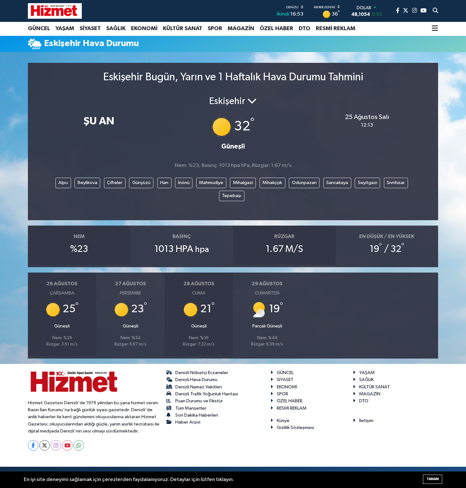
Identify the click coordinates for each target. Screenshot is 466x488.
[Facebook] (33, 445)
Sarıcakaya (337, 182)
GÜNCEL (39, 28)
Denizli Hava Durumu (196, 379)
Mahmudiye (211, 182)
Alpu (63, 182)
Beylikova (87, 182)
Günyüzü (141, 182)
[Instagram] (56, 445)
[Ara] (435, 11)
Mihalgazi (243, 182)
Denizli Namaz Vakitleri (198, 387)
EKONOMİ (144, 28)
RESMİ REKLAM (335, 28)
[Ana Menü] (435, 29)
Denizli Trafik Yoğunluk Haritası (206, 394)
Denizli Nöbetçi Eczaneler (201, 372)
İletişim (366, 420)
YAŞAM (64, 28)
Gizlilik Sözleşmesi (295, 427)
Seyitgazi (367, 182)
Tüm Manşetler (190, 408)
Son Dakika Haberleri (196, 415)
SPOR (215, 28)
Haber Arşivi (187, 422)
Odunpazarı (304, 182)
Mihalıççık (272, 182)
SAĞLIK (116, 28)
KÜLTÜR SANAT (182, 28)
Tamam (432, 479)
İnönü (184, 182)
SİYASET (90, 28)
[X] (44, 445)
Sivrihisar (396, 182)
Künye (283, 420)
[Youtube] (67, 445)
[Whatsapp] (79, 445)
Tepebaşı (231, 195)
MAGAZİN (241, 28)
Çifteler (114, 182)
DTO (304, 28)
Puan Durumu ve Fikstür (199, 401)
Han (164, 182)
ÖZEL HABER (276, 28)
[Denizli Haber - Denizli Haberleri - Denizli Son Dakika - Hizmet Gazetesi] (55, 10)
